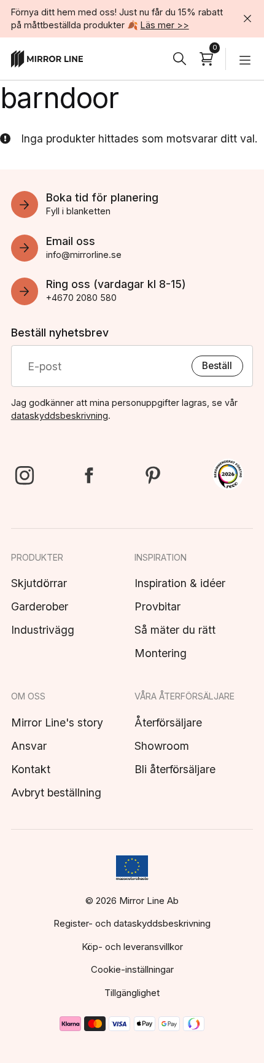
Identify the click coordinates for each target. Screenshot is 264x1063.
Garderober (39, 606)
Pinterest (152, 475)
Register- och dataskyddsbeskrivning (132, 923)
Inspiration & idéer (179, 583)
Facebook (88, 475)
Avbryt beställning (56, 792)
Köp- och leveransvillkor (132, 946)
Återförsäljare (168, 722)
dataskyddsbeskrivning (59, 415)
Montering (160, 653)
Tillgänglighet (132, 993)
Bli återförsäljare (174, 769)
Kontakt (30, 769)
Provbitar (157, 606)
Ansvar (29, 745)
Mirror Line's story (57, 722)
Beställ (217, 366)
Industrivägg (42, 629)
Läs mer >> (165, 25)
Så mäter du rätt (174, 629)
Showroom (161, 745)
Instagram (24, 475)
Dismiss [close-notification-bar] (248, 18)
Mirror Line (47, 59)
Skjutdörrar (39, 583)
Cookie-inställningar (132, 969)
